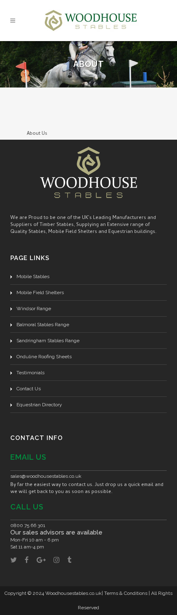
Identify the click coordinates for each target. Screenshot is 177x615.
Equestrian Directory (39, 405)
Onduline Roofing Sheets (44, 356)
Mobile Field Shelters (40, 292)
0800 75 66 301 (27, 525)
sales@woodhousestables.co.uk (46, 476)
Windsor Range (33, 308)
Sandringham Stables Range (47, 340)
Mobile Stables (32, 276)
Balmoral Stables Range (42, 324)
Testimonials (30, 372)
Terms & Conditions (125, 593)
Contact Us (28, 389)
